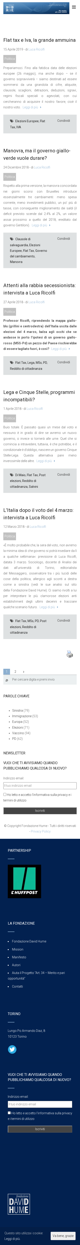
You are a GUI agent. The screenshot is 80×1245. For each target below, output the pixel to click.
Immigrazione (22, 716)
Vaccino (18, 733)
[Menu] (74, 7)
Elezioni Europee (27, 121)
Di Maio (20, 475)
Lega (31, 362)
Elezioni (17, 727)
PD (45, 362)
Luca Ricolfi (36, 49)
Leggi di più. (12, 1239)
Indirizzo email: (13, 778)
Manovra (16, 262)
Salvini (33, 486)
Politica (9, 59)
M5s (39, 362)
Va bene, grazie (63, 1236)
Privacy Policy (41, 831)
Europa (17, 721)
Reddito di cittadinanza (26, 368)
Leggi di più (29, 107)
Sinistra (17, 710)
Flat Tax (28, 250)
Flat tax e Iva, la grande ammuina (39, 40)
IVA (18, 127)
